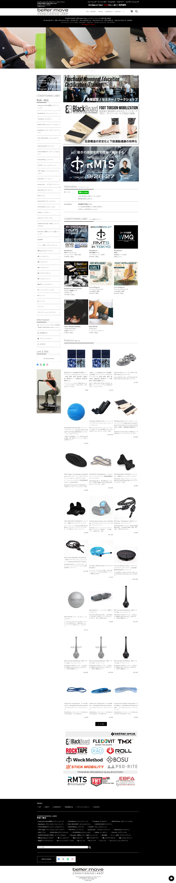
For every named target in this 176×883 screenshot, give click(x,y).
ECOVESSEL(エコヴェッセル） (47, 207)
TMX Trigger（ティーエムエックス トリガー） (48, 172)
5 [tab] (92, 71)
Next (173, 48)
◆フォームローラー (43, 256)
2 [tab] (84, 71)
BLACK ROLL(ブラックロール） (47, 201)
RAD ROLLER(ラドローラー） (46, 146)
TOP (87, 11)
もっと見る (101, 724)
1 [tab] (81, 71)
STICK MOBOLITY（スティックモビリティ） (49, 153)
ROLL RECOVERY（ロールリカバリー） (48, 139)
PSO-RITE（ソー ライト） (45, 179)
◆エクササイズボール (44, 273)
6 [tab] (95, 71)
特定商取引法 (69, 807)
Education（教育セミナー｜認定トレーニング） (49, 233)
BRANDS (93, 11)
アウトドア (41, 306)
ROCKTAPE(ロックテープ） (46, 159)
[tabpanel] (88, 48)
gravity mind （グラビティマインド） (49, 184)
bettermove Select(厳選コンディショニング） (48, 106)
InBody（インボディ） (44, 212)
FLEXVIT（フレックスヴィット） (47, 165)
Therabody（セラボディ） (45, 119)
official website (50, 358)
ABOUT (101, 11)
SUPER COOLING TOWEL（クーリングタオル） (49, 225)
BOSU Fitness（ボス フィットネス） (48, 124)
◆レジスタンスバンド (44, 278)
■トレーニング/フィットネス (46, 290)
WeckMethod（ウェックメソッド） (48, 113)
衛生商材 (40, 239)
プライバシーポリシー (83, 807)
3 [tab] (87, 71)
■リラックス (41, 301)
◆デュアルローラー (43, 267)
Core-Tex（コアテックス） (45, 218)
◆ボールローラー (43, 262)
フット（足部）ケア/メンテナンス (47, 245)
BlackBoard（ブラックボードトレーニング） (49, 131)
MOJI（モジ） (42, 195)
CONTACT (118, 11)
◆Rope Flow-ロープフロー (45, 250)
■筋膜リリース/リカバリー (45, 284)
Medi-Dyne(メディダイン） (45, 190)
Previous (3, 48)
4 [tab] (89, 71)
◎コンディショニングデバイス (47, 312)
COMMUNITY (109, 11)
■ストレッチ (41, 295)
